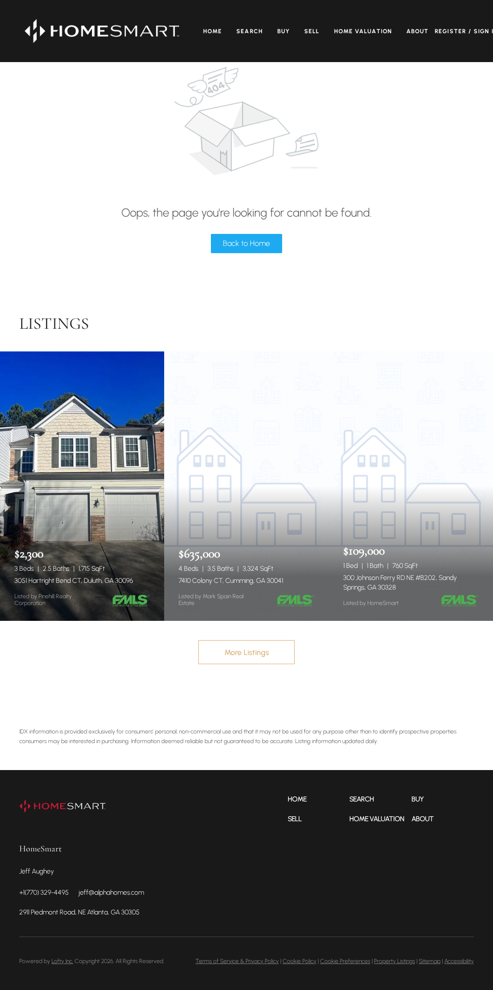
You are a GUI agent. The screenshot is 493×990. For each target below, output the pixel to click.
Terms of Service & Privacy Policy (237, 961)
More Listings (246, 652)
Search (249, 31)
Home (212, 31)
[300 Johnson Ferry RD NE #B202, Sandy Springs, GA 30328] (411, 486)
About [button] (417, 31)
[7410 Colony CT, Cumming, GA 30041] (246, 486)
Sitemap (430, 961)
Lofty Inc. (62, 961)
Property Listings (394, 961)
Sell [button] (311, 31)
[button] (102, 31)
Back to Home (246, 243)
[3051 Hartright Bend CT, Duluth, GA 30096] (82, 486)
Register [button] (450, 31)
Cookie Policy (299, 961)
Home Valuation (363, 31)
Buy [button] (283, 31)
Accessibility (459, 961)
